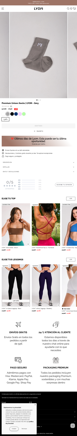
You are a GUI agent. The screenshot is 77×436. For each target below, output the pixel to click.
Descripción (7, 162)
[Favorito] (28, 244)
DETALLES (6, 167)
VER (70, 198)
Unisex (5, 119)
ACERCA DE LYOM (9, 412)
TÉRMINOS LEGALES (10, 416)
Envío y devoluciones (11, 171)
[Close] (35, 405)
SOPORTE (5, 421)
